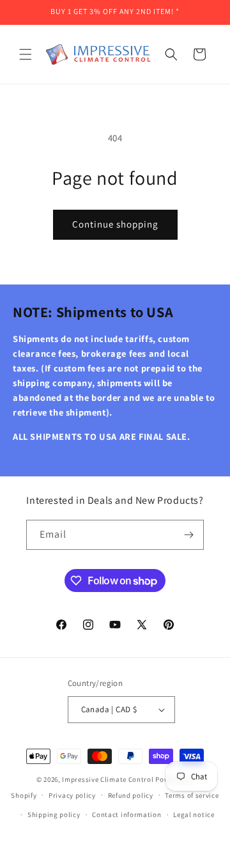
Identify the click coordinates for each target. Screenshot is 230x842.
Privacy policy (72, 795)
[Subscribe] (189, 535)
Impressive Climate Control (107, 779)
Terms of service (191, 795)
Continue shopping (115, 224)
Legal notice (193, 814)
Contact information (126, 814)
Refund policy (130, 795)
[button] (26, 54)
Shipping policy (53, 814)
